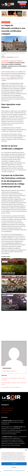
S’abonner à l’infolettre (7, 408)
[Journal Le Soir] (8, 4)
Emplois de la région (6, 410)
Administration (10, 57)
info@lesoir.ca (14, 448)
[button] (26, 450)
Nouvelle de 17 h (4, 18)
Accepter (14, 463)
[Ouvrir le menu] (22, 6)
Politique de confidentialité (8, 470)
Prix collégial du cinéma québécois (10, 387)
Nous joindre (4, 412)
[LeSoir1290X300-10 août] (14, 14)
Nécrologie (22, 2)
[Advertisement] (14, 325)
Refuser (14, 467)
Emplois (22, 4)
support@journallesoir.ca (10, 371)
